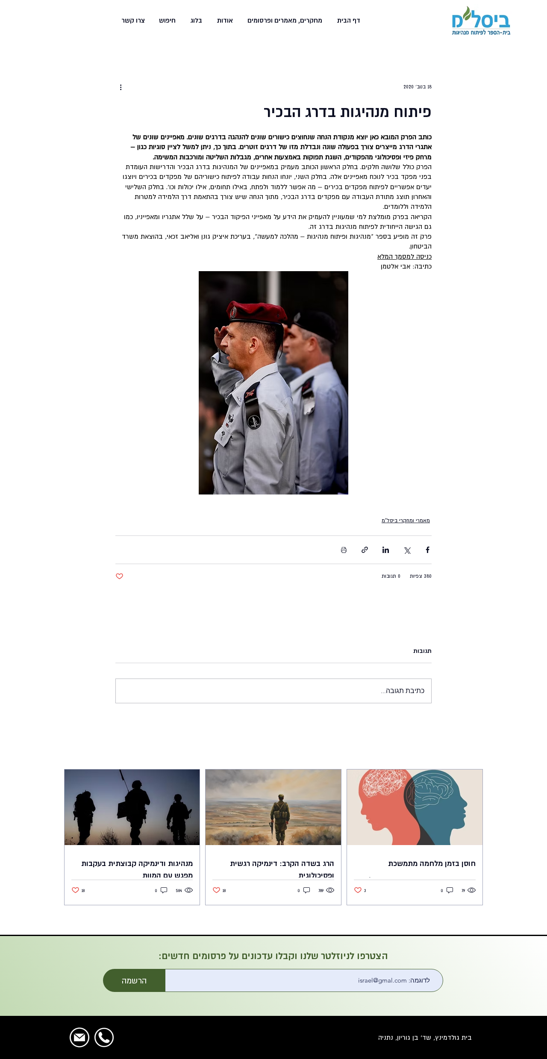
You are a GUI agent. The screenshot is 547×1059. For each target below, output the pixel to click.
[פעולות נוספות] (120, 87)
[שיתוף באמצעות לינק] (365, 550)
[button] (284, 20)
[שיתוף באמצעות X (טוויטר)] (407, 550)
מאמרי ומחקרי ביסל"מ (406, 521)
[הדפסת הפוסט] (344, 550)
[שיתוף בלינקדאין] (386, 550)
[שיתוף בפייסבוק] (427, 550)
